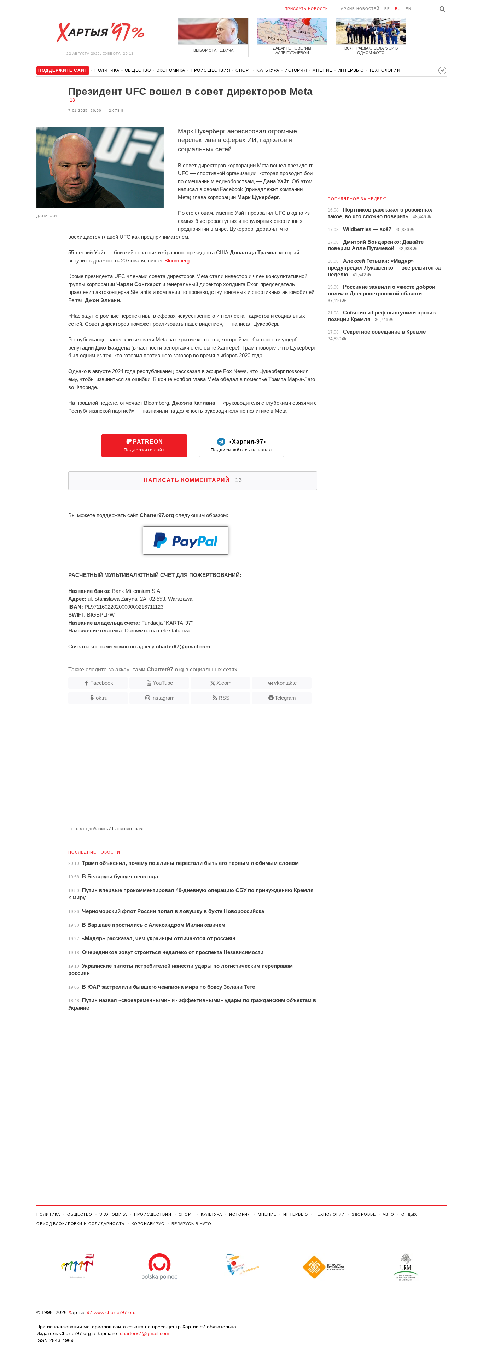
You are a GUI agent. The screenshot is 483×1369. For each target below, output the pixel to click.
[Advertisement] (176, 767)
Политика (107, 70)
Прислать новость (306, 9)
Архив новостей (360, 9)
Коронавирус (148, 1223)
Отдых (409, 1214)
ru (398, 9)
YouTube (163, 683)
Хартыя (100, 32)
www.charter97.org (115, 1312)
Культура (267, 70)
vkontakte (285, 683)
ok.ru (101, 698)
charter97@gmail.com (144, 1333)
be (387, 9)
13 (72, 100)
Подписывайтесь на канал (241, 445)
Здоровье (364, 1214)
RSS (224, 698)
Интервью (351, 70)
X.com (224, 683)
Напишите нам (127, 828)
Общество (138, 70)
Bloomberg (177, 261)
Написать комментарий (193, 480)
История (296, 70)
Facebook (101, 683)
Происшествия (210, 70)
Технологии (385, 70)
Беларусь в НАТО (191, 1223)
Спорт (243, 70)
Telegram (285, 698)
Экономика (170, 70)
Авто (388, 1214)
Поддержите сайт (144, 445)
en (408, 9)
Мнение (322, 70)
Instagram (163, 698)
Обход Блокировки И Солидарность (80, 1223)
